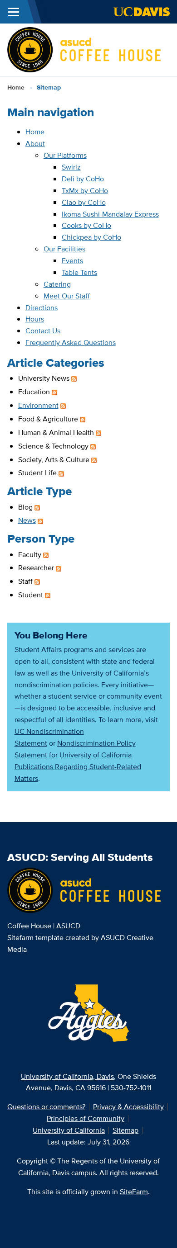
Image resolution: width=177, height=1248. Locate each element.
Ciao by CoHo (84, 202)
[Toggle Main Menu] (13, 12)
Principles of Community (85, 1118)
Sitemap (125, 1130)
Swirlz (71, 167)
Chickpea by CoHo (91, 237)
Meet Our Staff (67, 296)
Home (16, 87)
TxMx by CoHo (85, 190)
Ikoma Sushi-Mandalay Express (110, 214)
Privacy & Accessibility (128, 1106)
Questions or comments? (46, 1106)
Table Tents (79, 272)
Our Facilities (64, 249)
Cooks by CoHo (86, 225)
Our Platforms (65, 155)
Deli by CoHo (83, 179)
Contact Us (42, 331)
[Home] (84, 49)
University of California (69, 1130)
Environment (38, 405)
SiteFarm (134, 1192)
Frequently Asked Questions (70, 342)
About (35, 143)
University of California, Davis (67, 1076)
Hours (34, 319)
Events (72, 260)
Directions (41, 308)
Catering (57, 284)
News (27, 520)
